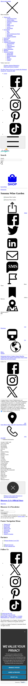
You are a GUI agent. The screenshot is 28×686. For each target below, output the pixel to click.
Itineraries (6, 39)
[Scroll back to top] (1, 628)
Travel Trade (10, 53)
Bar (6, 357)
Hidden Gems (10, 25)
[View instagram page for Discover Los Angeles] (15, 110)
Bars (8, 31)
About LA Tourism (8, 52)
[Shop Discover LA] (13, 185)
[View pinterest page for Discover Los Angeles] (15, 122)
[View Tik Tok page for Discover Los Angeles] (15, 134)
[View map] (12, 310)
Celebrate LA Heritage (9, 42)
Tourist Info (6, 530)
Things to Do (7, 17)
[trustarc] (23, 682)
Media (8, 57)
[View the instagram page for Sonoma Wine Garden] (12, 385)
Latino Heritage (11, 46)
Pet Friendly (13, 359)
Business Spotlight (11, 36)
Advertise (12, 617)
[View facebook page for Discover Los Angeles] (15, 86)
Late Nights (10, 357)
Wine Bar (21, 356)
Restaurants (10, 35)
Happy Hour (20, 357)
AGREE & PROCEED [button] (14, 672)
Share (25, 213)
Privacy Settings (13, 616)
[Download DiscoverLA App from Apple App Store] (6, 613)
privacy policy (21, 516)
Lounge (15, 357)
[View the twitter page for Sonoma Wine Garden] (12, 397)
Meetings (6, 50)
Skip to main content (6, 1)
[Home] (5, 152)
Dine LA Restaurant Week (13, 34)
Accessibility (19, 617)
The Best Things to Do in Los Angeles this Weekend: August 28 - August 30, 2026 (14, 70)
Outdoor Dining (15, 356)
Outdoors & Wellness (12, 21)
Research (9, 59)
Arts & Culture (10, 20)
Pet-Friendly (10, 28)
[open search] (14, 168)
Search (2, 158)
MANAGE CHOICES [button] (14, 667)
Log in (5, 73)
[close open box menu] (12, 13)
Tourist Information (8, 49)
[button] (24, 632)
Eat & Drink (7, 29)
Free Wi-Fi (7, 359)
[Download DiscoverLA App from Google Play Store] (8, 614)
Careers (9, 60)
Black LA (9, 45)
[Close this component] (13, 488)
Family (8, 24)
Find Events (7, 38)
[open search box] (14, 168)
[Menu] (13, 142)
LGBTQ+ (9, 47)
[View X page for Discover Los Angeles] (15, 98)
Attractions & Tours (12, 18)
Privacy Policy (4, 616)
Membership (10, 54)
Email (2, 510)
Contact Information (7, 411)
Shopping (9, 22)
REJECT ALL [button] (14, 677)
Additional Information (8, 439)
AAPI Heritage (10, 43)
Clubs (8, 32)
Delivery (9, 356)
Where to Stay (7, 40)
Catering (3, 357)
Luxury (8, 27)
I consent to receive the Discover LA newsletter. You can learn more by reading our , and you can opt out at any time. (14, 516)
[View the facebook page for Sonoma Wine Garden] (12, 373)
